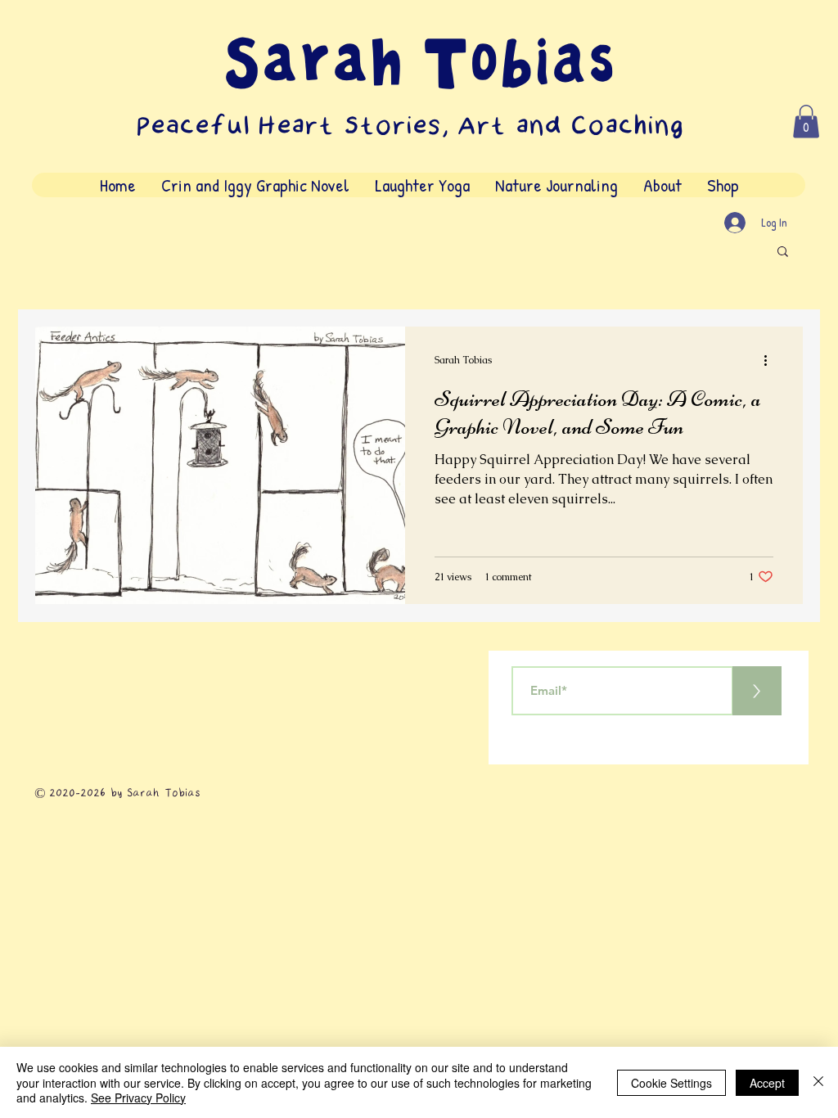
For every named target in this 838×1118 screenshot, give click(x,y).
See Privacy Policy (138, 1097)
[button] (806, 121)
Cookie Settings (671, 1083)
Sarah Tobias (419, 63)
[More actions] (771, 360)
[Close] (818, 1082)
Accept (767, 1083)
